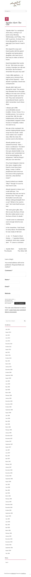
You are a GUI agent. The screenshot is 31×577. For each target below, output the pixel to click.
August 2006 (8, 481)
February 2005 (8, 533)
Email (7, 286)
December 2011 (8, 343)
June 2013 (7, 338)
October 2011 (8, 346)
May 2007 (7, 455)
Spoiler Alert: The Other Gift (22, 251)
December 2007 (8, 435)
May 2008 (7, 421)
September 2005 (9, 513)
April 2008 (7, 424)
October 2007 (8, 441)
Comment (8, 270)
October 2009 (8, 372)
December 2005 (8, 504)
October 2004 (8, 544)
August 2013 (8, 332)
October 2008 (8, 406)
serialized (9, 240)
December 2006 (8, 470)
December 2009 (8, 369)
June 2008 (7, 418)
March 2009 (8, 392)
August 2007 (8, 447)
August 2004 (8, 550)
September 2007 (9, 444)
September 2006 (9, 478)
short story (16, 240)
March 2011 (8, 355)
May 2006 (7, 490)
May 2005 (7, 524)
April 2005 (7, 527)
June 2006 (7, 487)
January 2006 (8, 501)
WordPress (23, 573)
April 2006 (7, 493)
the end (12, 41)
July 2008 (7, 415)
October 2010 (8, 358)
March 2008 (8, 427)
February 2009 (8, 395)
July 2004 (7, 553)
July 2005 (7, 518)
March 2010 (8, 363)
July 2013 (7, 335)
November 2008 (8, 404)
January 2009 (8, 398)
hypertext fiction (18, 238)
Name (7, 279)
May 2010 (7, 361)
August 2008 (8, 412)
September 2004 (9, 547)
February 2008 (8, 429)
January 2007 (8, 467)
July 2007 (7, 450)
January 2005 (8, 536)
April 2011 (7, 352)
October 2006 (8, 475)
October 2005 (8, 510)
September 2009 (9, 375)
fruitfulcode (13, 573)
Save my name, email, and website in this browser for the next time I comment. (9, 301)
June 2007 (7, 452)
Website (7, 293)
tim (9, 236)
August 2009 (8, 378)
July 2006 (7, 484)
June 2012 (7, 340)
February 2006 (8, 498)
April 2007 (7, 458)
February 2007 (8, 464)
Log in (6, 562)
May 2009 (7, 386)
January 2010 (8, 366)
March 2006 (8, 496)
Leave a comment (17, 242)
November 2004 (8, 541)
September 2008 (9, 409)
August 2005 (8, 516)
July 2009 (7, 381)
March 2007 (8, 461)
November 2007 (8, 438)
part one (8, 43)
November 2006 (8, 473)
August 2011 (8, 349)
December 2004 (8, 539)
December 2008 (8, 401)
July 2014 (7, 329)
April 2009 (7, 389)
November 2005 (8, 507)
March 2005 (8, 530)
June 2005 (7, 521)
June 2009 (7, 383)
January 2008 (8, 432)
